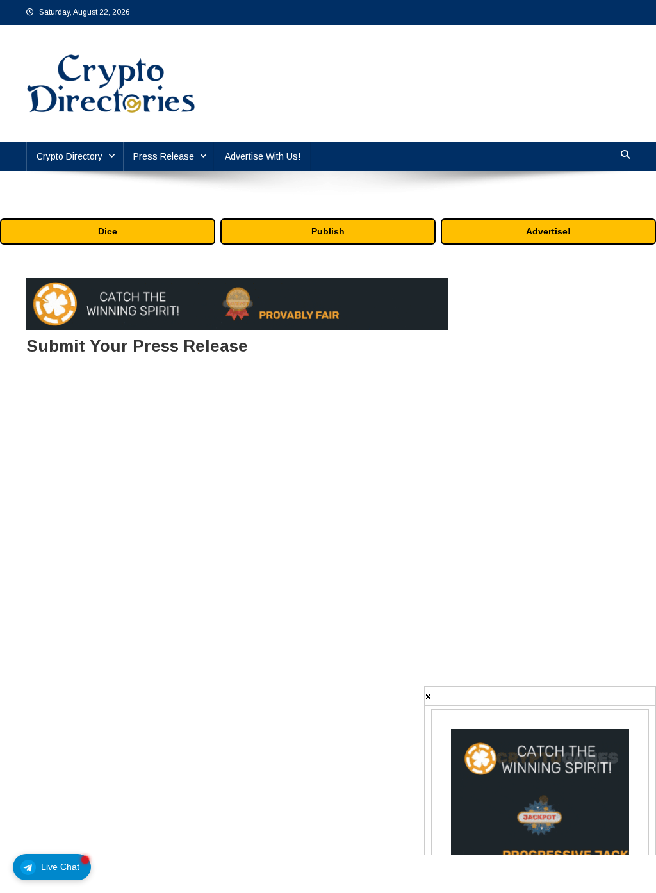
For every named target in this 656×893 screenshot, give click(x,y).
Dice (107, 231)
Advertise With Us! (262, 156)
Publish (328, 231)
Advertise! (548, 231)
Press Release (163, 156)
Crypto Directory (69, 156)
